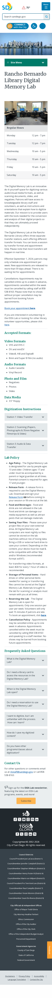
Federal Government (26, 960)
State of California (26, 955)
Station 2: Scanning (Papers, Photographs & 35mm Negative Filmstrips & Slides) (23, 430)
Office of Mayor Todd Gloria (26, 909)
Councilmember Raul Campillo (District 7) (26, 888)
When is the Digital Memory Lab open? (21, 690)
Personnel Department (26, 939)
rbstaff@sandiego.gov (21, 771)
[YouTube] (24, 819)
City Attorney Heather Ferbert (26, 914)
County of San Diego (26, 950)
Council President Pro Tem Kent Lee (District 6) (26, 883)
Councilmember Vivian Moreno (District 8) (26, 893)
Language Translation (17, 979)
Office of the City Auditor (26, 924)
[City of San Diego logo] (7, 6)
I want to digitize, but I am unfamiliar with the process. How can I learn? (21, 719)
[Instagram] (28, 819)
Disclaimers (10, 976)
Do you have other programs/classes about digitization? (19, 749)
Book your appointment (19, 308)
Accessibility (39, 976)
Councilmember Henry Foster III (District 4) (26, 873)
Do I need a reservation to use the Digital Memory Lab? (22, 704)
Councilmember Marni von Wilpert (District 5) (26, 878)
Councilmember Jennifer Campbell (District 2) (26, 863)
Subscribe (26, 800)
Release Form (16, 497)
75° (26, 7)
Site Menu (16, 62)
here (6, 324)
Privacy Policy (24, 976)
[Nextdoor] (32, 819)
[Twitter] (19, 819)
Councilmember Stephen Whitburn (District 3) (26, 868)
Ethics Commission (26, 919)
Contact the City (36, 979)
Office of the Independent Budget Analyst (26, 934)
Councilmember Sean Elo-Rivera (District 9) (26, 898)
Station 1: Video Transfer (20, 416)
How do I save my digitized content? (20, 734)
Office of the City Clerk (26, 929)
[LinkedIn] (36, 819)
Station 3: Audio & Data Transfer (19, 445)
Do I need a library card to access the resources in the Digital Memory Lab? (21, 675)
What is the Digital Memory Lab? (21, 660)
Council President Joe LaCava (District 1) (26, 858)
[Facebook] (15, 819)
